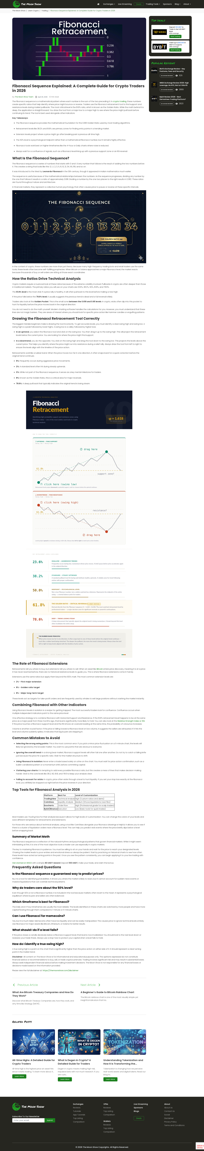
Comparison (79, 1121)
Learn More (19, 1076)
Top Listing (78, 1118)
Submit (50, 1120)
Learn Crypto (33, 10)
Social (167, 1114)
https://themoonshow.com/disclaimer (61, 970)
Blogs (136, 1111)
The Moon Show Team (24, 97)
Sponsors (167, 4)
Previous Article (28, 985)
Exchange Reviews (167, 76)
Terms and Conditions (174, 1125)
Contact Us (169, 1111)
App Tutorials (79, 1114)
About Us (168, 1107)
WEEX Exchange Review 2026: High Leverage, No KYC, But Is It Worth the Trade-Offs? (174, 85)
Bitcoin (100, 669)
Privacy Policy (170, 1121)
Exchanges (108, 4)
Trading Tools (152, 4)
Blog (177, 4)
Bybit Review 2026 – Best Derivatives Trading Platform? (173, 98)
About (186, 4)
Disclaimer (169, 1118)
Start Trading (175, 36)
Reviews (76, 1107)
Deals (138, 4)
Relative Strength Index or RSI (131, 721)
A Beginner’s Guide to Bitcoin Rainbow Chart (107, 992)
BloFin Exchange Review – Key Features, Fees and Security (172, 70)
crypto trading (119, 101)
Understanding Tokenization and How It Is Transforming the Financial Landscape (123, 1064)
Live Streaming (125, 4)
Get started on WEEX (22, 863)
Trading (44, 10)
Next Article (88, 985)
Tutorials (77, 1111)
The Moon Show (18, 10)
